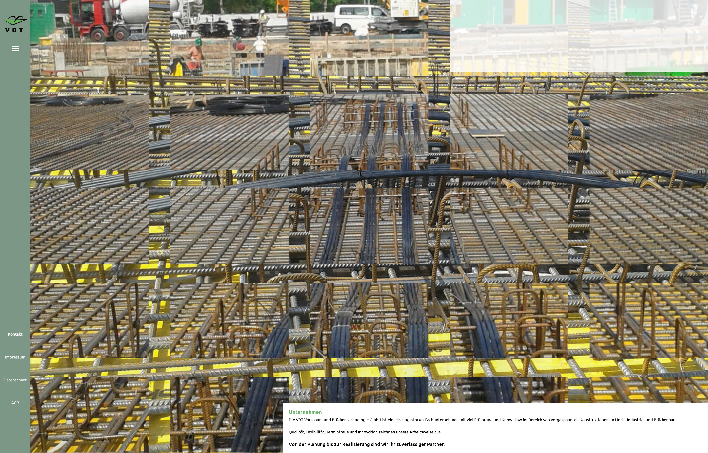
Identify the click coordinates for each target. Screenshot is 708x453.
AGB (15, 403)
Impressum (15, 357)
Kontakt (15, 334)
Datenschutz (15, 380)
